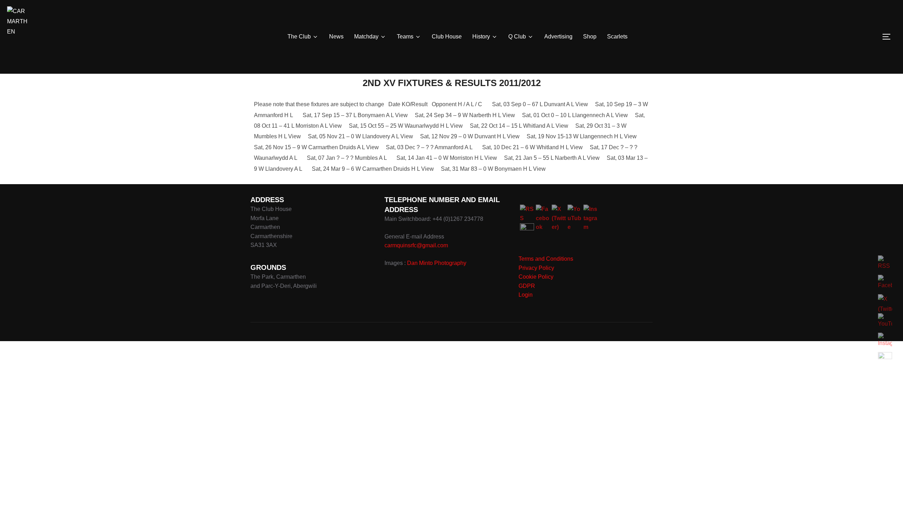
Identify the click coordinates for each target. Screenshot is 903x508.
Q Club (517, 37)
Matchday (366, 37)
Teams (405, 37)
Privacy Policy (536, 268)
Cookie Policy (536, 277)
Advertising (558, 37)
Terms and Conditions (546, 259)
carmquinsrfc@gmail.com (416, 245)
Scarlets (617, 37)
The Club (299, 37)
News (336, 37)
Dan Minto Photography (436, 263)
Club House (447, 37)
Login (526, 295)
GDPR (527, 286)
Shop (589, 37)
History (481, 37)
